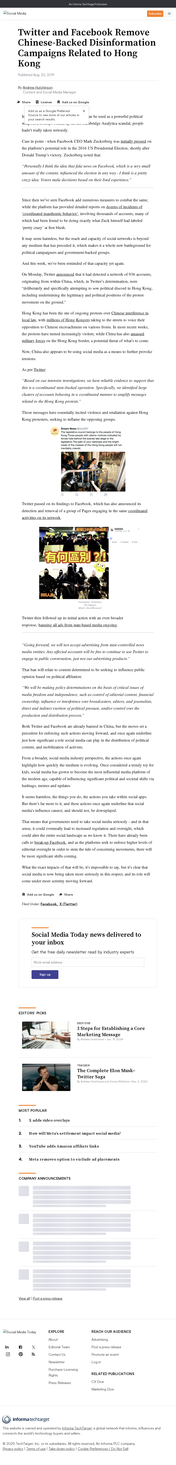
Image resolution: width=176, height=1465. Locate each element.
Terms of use (36, 1449)
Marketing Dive (102, 1389)
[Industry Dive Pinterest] (20, 1354)
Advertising (99, 1339)
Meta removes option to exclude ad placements (74, 1159)
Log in (96, 1362)
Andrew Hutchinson (38, 87)
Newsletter (57, 1362)
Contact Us (57, 1354)
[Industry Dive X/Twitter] (33, 1347)
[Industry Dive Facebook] (20, 1347)
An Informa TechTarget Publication (88, 4)
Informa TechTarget (77, 1428)
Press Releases (60, 1383)
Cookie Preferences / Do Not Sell (103, 1449)
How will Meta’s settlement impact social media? (75, 1133)
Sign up (45, 974)
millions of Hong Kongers (68, 319)
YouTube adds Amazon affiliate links (64, 1146)
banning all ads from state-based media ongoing (77, 624)
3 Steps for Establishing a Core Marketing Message (111, 1031)
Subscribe (155, 13)
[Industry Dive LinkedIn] (6, 1347)
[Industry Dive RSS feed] (33, 1354)
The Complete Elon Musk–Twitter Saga (106, 1073)
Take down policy (62, 1449)
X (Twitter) (68, 904)
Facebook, (50, 904)
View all (24, 1298)
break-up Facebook (50, 842)
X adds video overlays (49, 1120)
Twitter (39, 369)
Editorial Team (59, 1347)
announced (65, 274)
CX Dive (97, 1382)
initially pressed (133, 141)
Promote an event (105, 1354)
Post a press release (47, 1298)
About (53, 1339)
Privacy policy (13, 1449)
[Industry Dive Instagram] (7, 1354)
